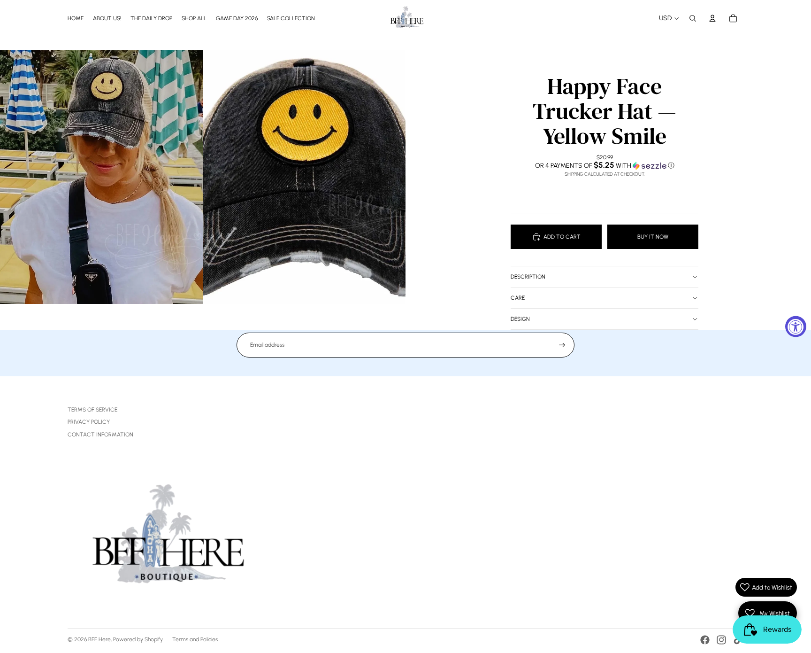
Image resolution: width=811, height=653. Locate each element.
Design (520, 319)
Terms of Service (92, 409)
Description (528, 276)
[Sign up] (562, 345)
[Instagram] (721, 639)
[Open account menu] (712, 18)
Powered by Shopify (138, 639)
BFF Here (99, 639)
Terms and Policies (195, 639)
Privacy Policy (89, 422)
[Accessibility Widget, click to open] (795, 326)
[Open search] (692, 18)
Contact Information (100, 434)
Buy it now (652, 236)
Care (518, 298)
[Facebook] (705, 639)
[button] (604, 165)
